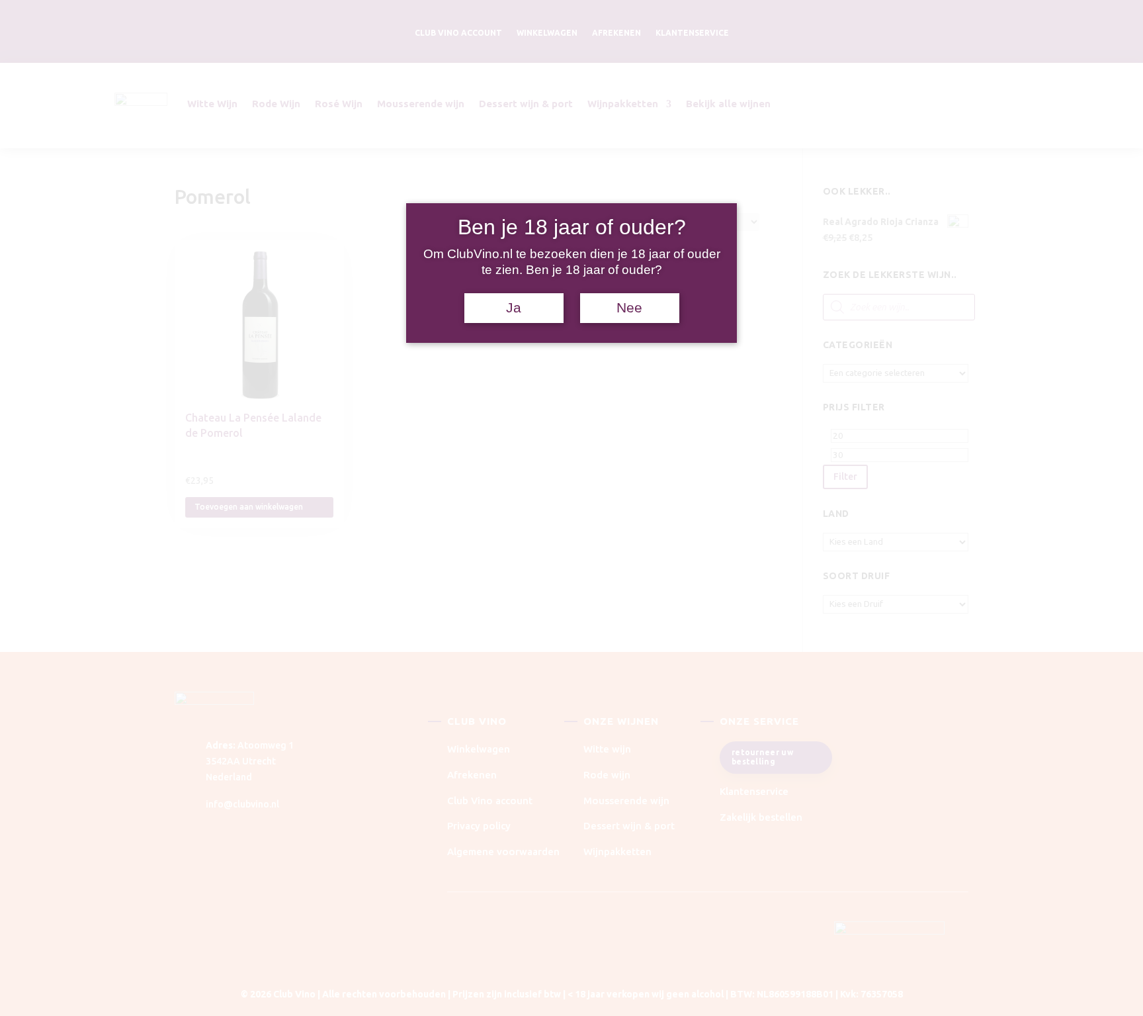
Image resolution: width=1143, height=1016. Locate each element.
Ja (513, 308)
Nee (629, 308)
